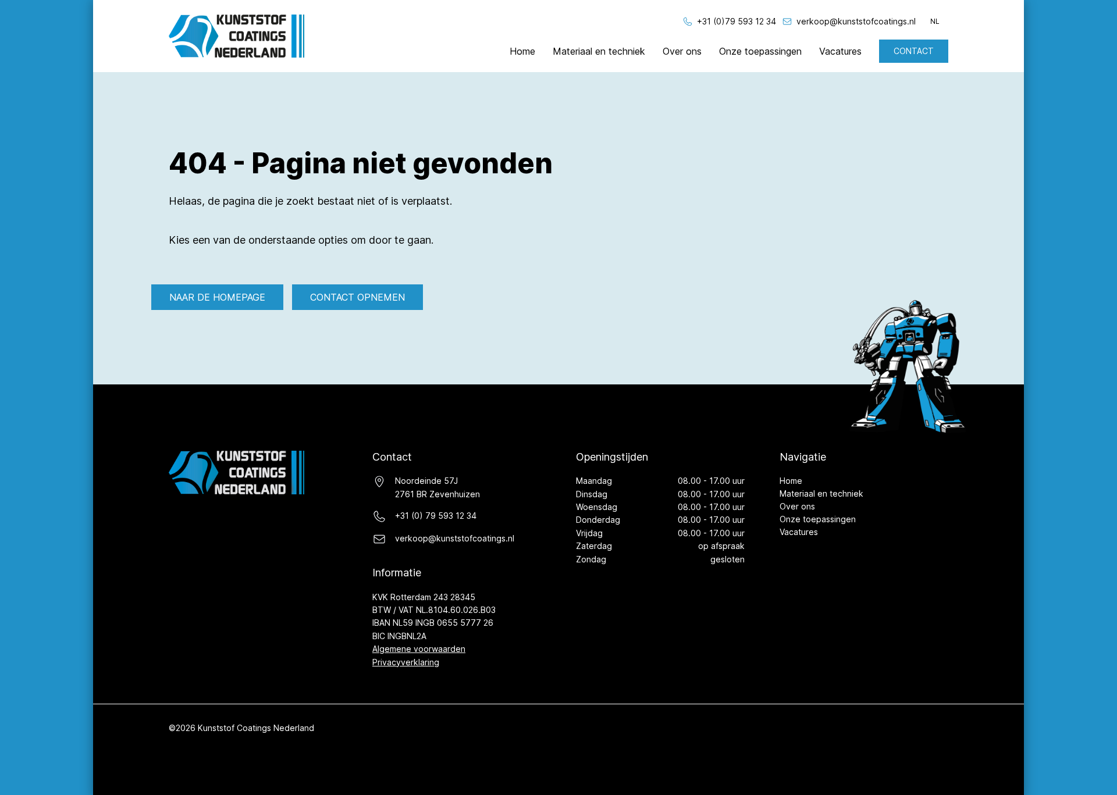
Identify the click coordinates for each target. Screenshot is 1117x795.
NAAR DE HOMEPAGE (217, 297)
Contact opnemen (357, 297)
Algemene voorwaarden (418, 649)
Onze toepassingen (760, 51)
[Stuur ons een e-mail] (787, 21)
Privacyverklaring (405, 662)
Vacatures (840, 51)
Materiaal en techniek (599, 51)
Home (522, 51)
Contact (914, 51)
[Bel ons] (687, 21)
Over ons (682, 51)
